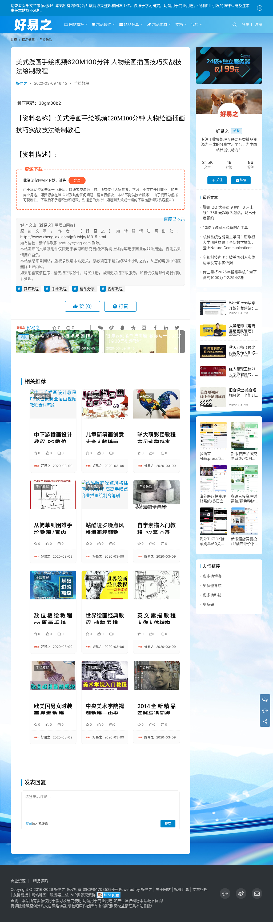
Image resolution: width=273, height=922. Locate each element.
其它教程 (31, 288)
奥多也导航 (212, 585)
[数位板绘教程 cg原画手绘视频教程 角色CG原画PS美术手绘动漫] (53, 585)
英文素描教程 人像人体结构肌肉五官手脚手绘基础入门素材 (156, 618)
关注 (219, 180)
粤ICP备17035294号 (100, 889)
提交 (168, 824)
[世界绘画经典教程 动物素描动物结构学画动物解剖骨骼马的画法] (105, 585)
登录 (245, 24)
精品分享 (131, 24)
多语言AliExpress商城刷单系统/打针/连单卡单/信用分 (213, 456)
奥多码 (208, 604)
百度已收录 (174, 219)
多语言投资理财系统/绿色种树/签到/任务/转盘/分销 (244, 498)
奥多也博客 (212, 576)
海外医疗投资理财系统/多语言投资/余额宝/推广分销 (213, 498)
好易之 (21, 83)
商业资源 (18, 881)
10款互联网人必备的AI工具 (225, 227)
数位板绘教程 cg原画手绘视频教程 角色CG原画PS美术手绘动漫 (53, 618)
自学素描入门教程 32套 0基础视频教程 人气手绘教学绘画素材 (156, 528)
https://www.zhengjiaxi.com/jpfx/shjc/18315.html (63, 236)
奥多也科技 (212, 595)
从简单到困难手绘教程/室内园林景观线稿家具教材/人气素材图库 (53, 528)
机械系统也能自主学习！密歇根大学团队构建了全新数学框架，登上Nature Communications (229, 242)
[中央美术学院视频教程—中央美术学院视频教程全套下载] (105, 675)
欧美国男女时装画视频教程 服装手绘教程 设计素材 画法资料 (53, 708)
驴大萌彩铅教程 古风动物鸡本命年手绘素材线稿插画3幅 (156, 437)
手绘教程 (81, 83)
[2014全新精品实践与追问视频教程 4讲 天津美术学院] (156, 675)
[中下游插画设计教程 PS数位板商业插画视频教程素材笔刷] (53, 404)
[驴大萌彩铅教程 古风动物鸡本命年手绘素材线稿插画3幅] (156, 404)
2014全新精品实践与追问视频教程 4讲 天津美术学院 (156, 708)
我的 (194, 24)
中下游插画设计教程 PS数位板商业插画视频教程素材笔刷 (53, 437)
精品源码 (40, 881)
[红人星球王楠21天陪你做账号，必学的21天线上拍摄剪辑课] (213, 371)
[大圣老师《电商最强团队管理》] (213, 329)
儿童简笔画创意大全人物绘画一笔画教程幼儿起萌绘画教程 (105, 437)
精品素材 (159, 24)
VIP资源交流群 (83, 894)
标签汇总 (181, 889)
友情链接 (20, 894)
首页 (14, 40)
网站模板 (76, 24)
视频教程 (115, 288)
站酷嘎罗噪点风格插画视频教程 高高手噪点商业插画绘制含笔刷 (105, 528)
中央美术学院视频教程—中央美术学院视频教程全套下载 (105, 708)
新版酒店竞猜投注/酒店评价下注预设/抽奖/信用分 (244, 541)
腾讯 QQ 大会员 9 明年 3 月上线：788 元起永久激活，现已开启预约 (229, 212)
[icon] (225, 893)
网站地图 (38, 894)
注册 (258, 24)
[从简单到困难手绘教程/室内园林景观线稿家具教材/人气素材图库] (53, 494)
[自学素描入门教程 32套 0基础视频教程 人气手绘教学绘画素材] (156, 494)
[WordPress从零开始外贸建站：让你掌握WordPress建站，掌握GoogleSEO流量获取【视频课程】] (213, 307)
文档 (179, 24)
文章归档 (199, 889)
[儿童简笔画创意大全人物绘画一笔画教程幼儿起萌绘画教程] (105, 404)
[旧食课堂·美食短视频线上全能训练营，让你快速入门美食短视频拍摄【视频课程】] (213, 397)
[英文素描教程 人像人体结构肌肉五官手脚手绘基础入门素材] (156, 585)
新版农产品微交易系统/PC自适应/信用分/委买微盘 (244, 456)
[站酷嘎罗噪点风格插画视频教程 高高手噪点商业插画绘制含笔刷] (105, 494)
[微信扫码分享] (100, 327)
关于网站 (163, 889)
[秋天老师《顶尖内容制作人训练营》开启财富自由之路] (213, 351)
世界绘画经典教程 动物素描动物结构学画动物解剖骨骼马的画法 (105, 618)
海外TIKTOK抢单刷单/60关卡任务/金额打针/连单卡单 (212, 541)
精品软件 (103, 24)
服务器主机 (59, 894)
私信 (243, 180)
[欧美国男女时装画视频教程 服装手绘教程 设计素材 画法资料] (53, 675)
